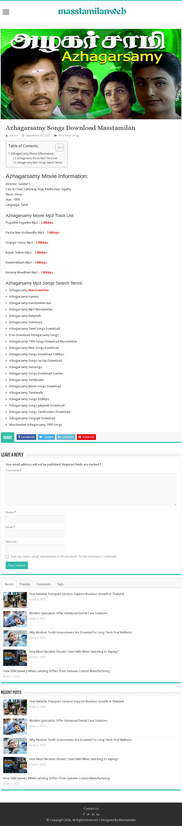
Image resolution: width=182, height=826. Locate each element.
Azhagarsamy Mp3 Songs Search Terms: (40, 162)
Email (10, 527)
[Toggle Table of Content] (57, 147)
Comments (43, 584)
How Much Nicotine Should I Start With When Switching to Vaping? (73, 651)
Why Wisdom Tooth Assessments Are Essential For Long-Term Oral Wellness (80, 632)
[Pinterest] (93, 814)
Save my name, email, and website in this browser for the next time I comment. (63, 556)
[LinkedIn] (98, 814)
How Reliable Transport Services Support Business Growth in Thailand (76, 594)
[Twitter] (88, 814)
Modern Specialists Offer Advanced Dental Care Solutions (68, 613)
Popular (25, 584)
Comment (13, 470)
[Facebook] (83, 814)
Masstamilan (127, 820)
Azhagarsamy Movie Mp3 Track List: (37, 158)
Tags (60, 584)
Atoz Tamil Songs (69, 135)
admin (13, 135)
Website (11, 542)
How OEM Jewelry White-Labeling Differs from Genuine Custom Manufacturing (56, 671)
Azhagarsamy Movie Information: (32, 153)
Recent (9, 584)
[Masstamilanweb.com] (91, 11)
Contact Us (91, 808)
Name (11, 512)
